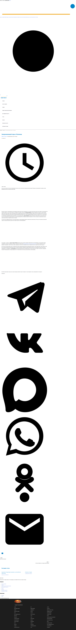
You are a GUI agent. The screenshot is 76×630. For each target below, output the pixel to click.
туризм (48, 615)
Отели (23, 17)
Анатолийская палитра (17, 608)
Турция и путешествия (49, 618)
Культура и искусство (29, 17)
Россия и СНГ (32, 624)
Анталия (25, 17)
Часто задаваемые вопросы (50, 624)
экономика (48, 627)
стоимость (48, 608)
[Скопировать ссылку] (2, 553)
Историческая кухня (16, 618)
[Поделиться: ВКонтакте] (25, 366)
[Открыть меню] (38, 94)
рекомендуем (32, 621)
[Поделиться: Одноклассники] (25, 505)
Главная (3, 595)
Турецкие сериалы (49, 614)
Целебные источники (35, 17)
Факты (48, 621)
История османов (16, 621)
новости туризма (2, 17)
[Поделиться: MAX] (25, 412)
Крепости (15, 624)
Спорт (31, 627)
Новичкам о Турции (28, 572)
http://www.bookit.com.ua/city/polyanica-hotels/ (29, 243)
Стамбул (6, 17)
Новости (7, 574)
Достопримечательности (19, 17)
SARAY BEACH (3, 97)
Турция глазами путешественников (11, 17)
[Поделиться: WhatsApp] (25, 459)
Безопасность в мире (16, 611)
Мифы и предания (33, 608)
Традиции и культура (49, 611)
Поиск (10, 0)
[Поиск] (38, 93)
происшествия (32, 618)
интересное (15, 615)
